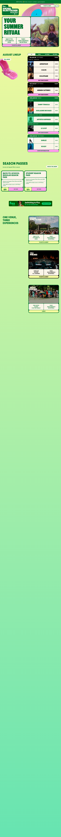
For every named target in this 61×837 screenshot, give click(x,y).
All (31, 54)
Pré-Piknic (55, 54)
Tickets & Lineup (47, 5)
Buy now (16, 189)
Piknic (39, 54)
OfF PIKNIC (47, 54)
